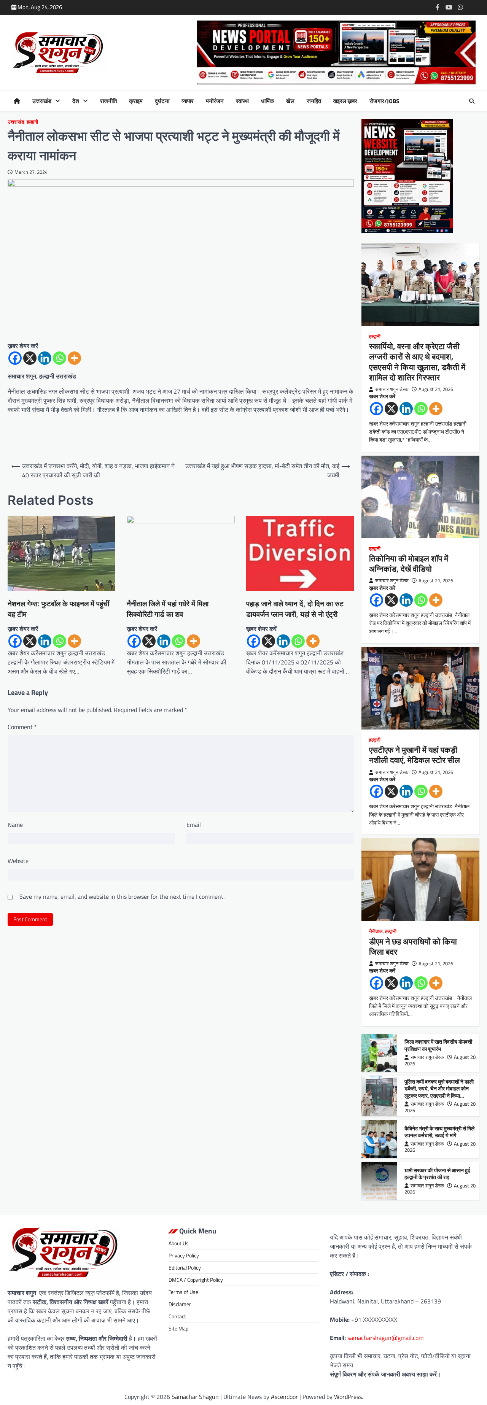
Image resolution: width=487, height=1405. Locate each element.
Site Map (178, 1328)
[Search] (471, 101)
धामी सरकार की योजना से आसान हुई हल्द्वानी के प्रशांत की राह (437, 1174)
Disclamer (180, 1304)
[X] (30, 358)
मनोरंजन (215, 101)
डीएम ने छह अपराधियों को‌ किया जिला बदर (413, 946)
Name (15, 824)
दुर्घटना (162, 101)
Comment (22, 726)
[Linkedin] (44, 358)
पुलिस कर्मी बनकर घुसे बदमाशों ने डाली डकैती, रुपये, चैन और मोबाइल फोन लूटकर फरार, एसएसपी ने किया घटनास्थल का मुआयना (439, 1092)
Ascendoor (284, 1396)
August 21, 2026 (436, 389)
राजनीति (108, 101)
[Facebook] (15, 358)
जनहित (314, 101)
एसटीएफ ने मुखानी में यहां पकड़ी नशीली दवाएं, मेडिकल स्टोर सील (414, 755)
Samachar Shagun (195, 1396)
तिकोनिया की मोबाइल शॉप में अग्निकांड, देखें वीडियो (408, 563)
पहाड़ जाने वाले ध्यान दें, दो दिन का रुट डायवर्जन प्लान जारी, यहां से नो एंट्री (295, 609)
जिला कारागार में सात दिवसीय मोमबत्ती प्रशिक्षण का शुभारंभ (438, 1045)
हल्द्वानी (32, 122)
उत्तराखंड (41, 101)
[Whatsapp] (59, 358)
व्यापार (187, 101)
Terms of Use (183, 1292)
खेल (290, 101)
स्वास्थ (242, 101)
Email (193, 824)
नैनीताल (376, 931)
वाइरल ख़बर (345, 101)
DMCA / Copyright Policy (196, 1280)
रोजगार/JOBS (384, 101)
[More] (74, 358)
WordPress (348, 1396)
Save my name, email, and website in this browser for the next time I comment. (121, 896)
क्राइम (136, 101)
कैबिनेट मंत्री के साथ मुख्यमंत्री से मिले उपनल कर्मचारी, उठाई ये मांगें (439, 1132)
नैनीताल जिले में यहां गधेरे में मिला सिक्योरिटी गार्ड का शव (167, 609)
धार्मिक (267, 101)
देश (75, 101)
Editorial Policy (185, 1267)
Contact (177, 1316)
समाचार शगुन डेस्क (392, 389)
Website (18, 860)
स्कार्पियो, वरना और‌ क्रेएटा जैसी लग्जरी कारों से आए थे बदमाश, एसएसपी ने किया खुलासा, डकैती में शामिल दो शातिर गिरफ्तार (417, 361)
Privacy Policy (184, 1255)
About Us (179, 1243)
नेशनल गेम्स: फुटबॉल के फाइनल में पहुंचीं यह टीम (58, 609)
